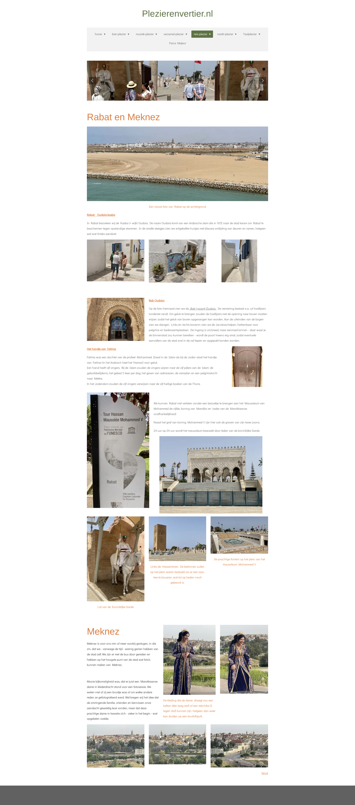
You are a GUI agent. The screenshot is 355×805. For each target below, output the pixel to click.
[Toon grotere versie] (177, 164)
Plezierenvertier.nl (177, 13)
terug (265, 773)
